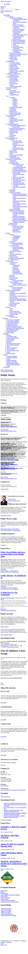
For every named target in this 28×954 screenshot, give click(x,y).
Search (17, 9)
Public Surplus (10, 332)
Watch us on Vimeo (6, 912)
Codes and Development (13, 322)
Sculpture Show (17, 229)
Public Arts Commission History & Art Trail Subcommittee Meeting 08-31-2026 (15, 805)
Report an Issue (4, 626)
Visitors (5, 354)
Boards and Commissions (16, 17)
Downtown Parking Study (19, 170)
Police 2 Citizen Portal (15, 254)
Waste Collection (14, 282)
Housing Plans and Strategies (20, 220)
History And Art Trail (18, 226)
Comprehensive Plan (12, 324)
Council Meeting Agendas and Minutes (10, 895)
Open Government (14, 68)
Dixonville (15, 266)
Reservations (13, 156)
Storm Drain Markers (18, 280)
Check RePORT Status (6, 634)
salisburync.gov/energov (15, 630)
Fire (8, 96)
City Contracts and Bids (13, 321)
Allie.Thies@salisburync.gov (8, 467)
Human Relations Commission (17, 32)
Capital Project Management (14, 73)
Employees (3, 6)
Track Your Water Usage (13, 350)
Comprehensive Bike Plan (19, 167)
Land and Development (12, 124)
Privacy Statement (7, 942)
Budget (12, 93)
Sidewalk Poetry (17, 231)
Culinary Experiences (12, 357)
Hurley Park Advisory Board (20, 34)
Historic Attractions (11, 360)
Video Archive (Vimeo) (15, 86)
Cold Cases (13, 241)
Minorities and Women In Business (18, 54)
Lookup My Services (6, 515)
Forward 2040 (16, 173)
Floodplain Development (16, 129)
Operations (15, 238)
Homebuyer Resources (18, 216)
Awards (12, 85)
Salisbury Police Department (8, 598)
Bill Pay (9, 335)
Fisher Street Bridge (18, 287)
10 (11, 610)
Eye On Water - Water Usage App (18, 296)
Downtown (13, 189)
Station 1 (15, 99)
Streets (11, 286)
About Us (12, 97)
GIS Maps (12, 191)
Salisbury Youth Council (19, 41)
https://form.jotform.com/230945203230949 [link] (11, 678)
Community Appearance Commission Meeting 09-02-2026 (15, 813)
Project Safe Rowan (18, 247)
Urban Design (13, 224)
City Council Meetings (15, 52)
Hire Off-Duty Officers (15, 251)
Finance (9, 89)
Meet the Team (13, 75)
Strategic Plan (13, 57)
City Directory (13, 78)
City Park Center (17, 141)
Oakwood (15, 268)
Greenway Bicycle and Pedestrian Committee (18, 29)
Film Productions (14, 80)
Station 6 (15, 106)
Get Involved (13, 150)
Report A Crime (14, 257)
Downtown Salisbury (12, 87)
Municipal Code (14, 66)
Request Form (13, 111)
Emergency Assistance (18, 212)
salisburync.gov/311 (12, 618)
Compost (12, 275)
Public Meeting (13, 72)
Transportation (10, 315)
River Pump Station (15, 303)
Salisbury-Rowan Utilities (13, 290)
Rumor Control (13, 83)
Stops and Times (14, 314)
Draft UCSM (16, 127)
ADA (11, 308)
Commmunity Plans (12, 336)
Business (6, 318)
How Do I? (6, 367)
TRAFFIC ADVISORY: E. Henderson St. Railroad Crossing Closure (14, 863)
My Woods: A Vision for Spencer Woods (19, 180)
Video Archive (13, 58)
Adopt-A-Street (14, 262)
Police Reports (4, 893)
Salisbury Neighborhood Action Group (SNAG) (13, 811)
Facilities (12, 139)
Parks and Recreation (12, 138)
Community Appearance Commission (19, 27)
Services (15, 240)
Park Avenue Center (18, 147)
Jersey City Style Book (18, 177)
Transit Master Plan (14, 311)
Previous (3, 610)
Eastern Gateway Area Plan (20, 171)
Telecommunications (15, 114)
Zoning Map (13, 135)
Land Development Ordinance (17, 128)
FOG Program (13, 297)
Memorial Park (16, 272)
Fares (11, 310)
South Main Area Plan (18, 182)
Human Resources (11, 115)
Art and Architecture (12, 356)
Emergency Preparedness (16, 107)
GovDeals (9, 538)
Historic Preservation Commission (18, 48)
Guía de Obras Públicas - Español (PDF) (11, 530)
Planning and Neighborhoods (14, 159)
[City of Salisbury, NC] (7, 11)
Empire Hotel (13, 65)
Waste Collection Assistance (20, 284)
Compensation (13, 118)
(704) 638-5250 (4, 429)
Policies (12, 122)
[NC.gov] (6, 939)
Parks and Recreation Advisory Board (18, 36)
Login (2, 943)
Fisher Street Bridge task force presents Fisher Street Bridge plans (13, 554)
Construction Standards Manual (17, 125)
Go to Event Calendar (6, 819)
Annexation (13, 160)
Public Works (10, 261)
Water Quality (13, 304)
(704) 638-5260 (4, 489)
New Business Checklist (13, 329)
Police (8, 233)
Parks (11, 153)
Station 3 (15, 101)
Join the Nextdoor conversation (8, 915)
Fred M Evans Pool (18, 142)
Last (15, 610)
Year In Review (14, 59)
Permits (12, 134)
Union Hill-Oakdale (18, 273)
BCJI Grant (16, 250)
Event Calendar (14, 79)
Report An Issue (14, 277)
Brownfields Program (18, 164)
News (8, 346)
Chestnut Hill (16, 265)
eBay (16, 538)
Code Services (13, 161)
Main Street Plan (17, 178)
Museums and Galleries (12, 363)
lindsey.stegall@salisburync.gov (8, 431)
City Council (10, 16)
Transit (8, 307)
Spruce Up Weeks (17, 283)
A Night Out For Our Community (9, 587)
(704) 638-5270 (4, 785)
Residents (6, 333)
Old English (16, 269)
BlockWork (16, 230)
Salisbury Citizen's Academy (17, 71)
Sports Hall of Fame (15, 157)
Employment (4, 890)
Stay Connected (11, 349)
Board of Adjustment (18, 24)
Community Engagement (13, 76)
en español (13, 762)
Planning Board (17, 38)
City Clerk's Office (14, 62)
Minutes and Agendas (15, 55)
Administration (10, 61)
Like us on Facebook (6, 909)
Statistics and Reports (18, 248)
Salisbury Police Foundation (17, 258)
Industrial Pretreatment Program (18, 298)
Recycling (12, 276)
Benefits (12, 117)
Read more (3, 569)
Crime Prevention (14, 245)
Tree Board (16, 45)
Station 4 (15, 103)
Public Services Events (12, 647)
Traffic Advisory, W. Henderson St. (9, 570)
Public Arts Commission (19, 40)
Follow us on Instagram (7, 914)
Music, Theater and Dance (13, 364)
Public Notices (13, 69)
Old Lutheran (16, 271)
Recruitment (13, 110)
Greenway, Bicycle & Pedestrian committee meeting (14, 816)
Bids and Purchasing (15, 92)
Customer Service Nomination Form (9, 902)
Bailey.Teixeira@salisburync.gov (9, 478)
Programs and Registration (16, 154)
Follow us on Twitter (6, 911)
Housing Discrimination (19, 219)
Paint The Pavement (18, 227)
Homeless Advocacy (18, 244)
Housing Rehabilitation (18, 222)
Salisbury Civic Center (18, 149)
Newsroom (12, 82)
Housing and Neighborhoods (17, 210)
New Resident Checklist (13, 345)
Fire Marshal (13, 108)
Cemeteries (12, 264)
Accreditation (16, 237)
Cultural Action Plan (18, 168)
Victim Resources (14, 259)
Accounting (13, 90)
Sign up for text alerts (6, 908)
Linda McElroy (4, 645)
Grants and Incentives (15, 192)
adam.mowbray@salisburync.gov (9, 426)
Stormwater (13, 279)
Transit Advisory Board (15, 312)
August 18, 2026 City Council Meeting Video (12, 845)
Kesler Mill (19, 166)
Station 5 (15, 104)
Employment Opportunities (16, 120)
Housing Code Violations (19, 217)
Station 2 (15, 100)
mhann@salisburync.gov (14, 500)
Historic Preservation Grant (19, 194)
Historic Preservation (15, 209)
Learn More (3, 702)
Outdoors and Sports (12, 361)
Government (7, 15)
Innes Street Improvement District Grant (19, 204)
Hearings (12, 136)
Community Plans (14, 163)
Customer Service (14, 94)
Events (8, 359)
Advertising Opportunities (13, 319)
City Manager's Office (15, 64)
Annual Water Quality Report (8, 900)
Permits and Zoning (11, 331)
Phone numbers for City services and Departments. (13, 790)
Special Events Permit (15, 113)
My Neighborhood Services (13, 343)
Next (13, 610)
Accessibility (7, 4)
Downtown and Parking (13, 338)
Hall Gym (15, 143)
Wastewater (13, 305)
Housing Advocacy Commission (18, 50)
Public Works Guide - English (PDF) (10, 529)
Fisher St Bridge (17, 289)
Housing (9, 342)
